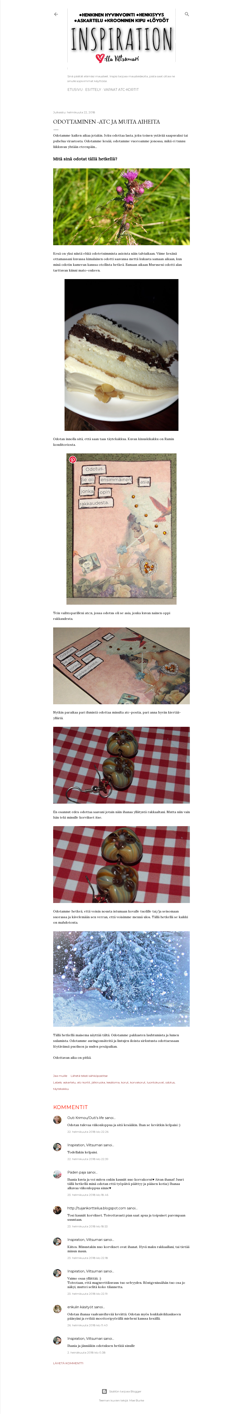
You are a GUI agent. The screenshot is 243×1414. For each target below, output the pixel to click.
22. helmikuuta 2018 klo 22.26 (87, 1131)
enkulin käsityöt (80, 1307)
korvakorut (137, 1082)
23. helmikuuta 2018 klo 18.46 (87, 1195)
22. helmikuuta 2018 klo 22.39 (87, 1159)
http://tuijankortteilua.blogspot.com (96, 1208)
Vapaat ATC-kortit (121, 90)
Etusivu (75, 90)
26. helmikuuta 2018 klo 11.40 (87, 1325)
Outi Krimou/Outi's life (85, 1118)
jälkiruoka (98, 1082)
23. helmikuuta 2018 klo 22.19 (87, 1293)
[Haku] (187, 13)
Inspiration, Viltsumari (85, 1145)
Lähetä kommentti (68, 1363)
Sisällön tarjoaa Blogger (125, 1391)
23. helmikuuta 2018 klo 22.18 (87, 1258)
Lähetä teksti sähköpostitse (89, 1076)
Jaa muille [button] (60, 1076)
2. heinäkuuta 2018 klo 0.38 (86, 1352)
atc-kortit (83, 1082)
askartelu (69, 1082)
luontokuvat (155, 1082)
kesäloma (113, 1082)
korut (125, 1082)
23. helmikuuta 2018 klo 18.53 (87, 1226)
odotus (170, 1082)
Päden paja (76, 1172)
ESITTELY (93, 90)
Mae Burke (136, 1400)
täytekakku (61, 1089)
